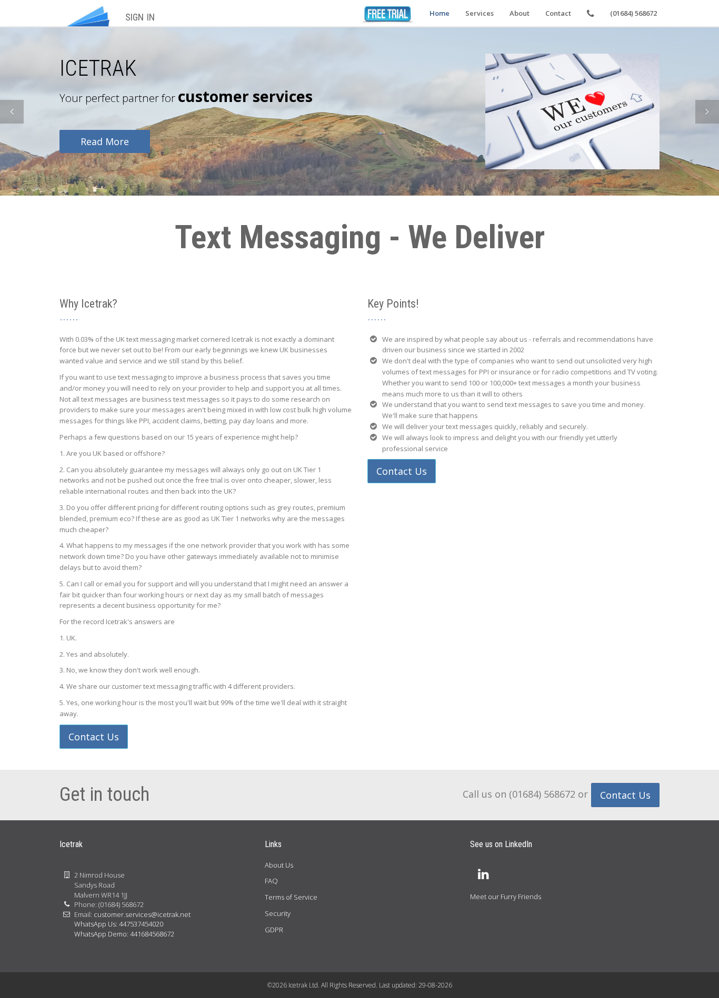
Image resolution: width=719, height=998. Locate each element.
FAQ (271, 880)
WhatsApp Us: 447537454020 (118, 924)
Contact (558, 13)
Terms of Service (291, 897)
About (520, 13)
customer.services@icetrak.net (142, 914)
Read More (105, 141)
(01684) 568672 (633, 13)
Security (278, 913)
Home (440, 13)
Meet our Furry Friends (505, 896)
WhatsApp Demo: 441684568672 (124, 934)
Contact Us (93, 736)
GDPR (274, 929)
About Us (279, 865)
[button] (12, 112)
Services (479, 13)
